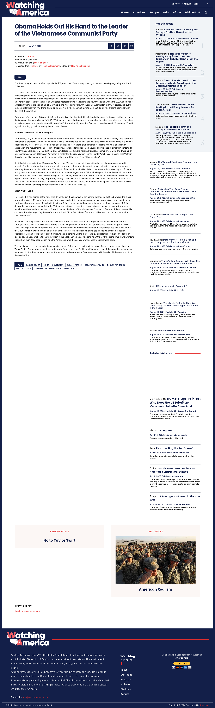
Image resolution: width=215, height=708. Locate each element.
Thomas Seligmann (51, 66)
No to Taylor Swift (59, 540)
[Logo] (26, 8)
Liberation (31, 56)
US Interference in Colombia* (171, 286)
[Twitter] (207, 4)
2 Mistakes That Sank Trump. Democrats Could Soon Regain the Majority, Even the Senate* (176, 83)
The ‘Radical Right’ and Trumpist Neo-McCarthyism (173, 128)
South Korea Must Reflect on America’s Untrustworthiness (172, 470)
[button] (205, 12)
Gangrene (165, 430)
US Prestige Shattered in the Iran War (175, 498)
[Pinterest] (125, 46)
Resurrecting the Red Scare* (174, 448)
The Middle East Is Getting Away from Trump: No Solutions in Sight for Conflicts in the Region (176, 57)
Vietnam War (70, 268)
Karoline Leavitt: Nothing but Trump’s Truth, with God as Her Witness (176, 32)
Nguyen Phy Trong (116, 265)
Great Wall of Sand (94, 265)
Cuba (69, 265)
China (46, 265)
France (78, 265)
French (34, 66)
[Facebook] (111, 46)
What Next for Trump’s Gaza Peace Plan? (172, 216)
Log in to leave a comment (27, 611)
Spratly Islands (23, 268)
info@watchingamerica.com (36, 697)
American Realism (155, 589)
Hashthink (204, 705)
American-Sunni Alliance (171, 330)
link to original (40, 62)
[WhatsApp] (131, 46)
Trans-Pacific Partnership (48, 268)
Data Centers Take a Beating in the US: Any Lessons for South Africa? (174, 107)
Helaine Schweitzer (80, 66)
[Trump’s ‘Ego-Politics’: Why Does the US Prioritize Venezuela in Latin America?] (175, 376)
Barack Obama (33, 265)
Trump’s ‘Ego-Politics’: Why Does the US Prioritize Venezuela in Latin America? (175, 262)
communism (58, 265)
